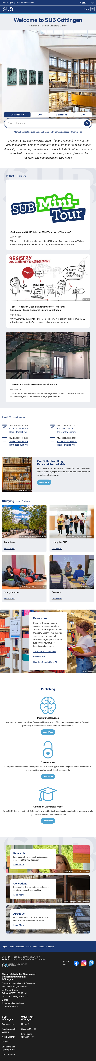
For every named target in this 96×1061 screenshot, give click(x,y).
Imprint (5, 946)
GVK (83, 114)
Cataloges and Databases (44, 651)
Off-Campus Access (60, 132)
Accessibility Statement (43, 946)
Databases (61, 114)
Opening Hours (14, 3)
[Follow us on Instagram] (83, 963)
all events (20, 417)
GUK (40, 114)
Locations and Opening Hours (9, 1048)
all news (22, 176)
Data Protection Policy (20, 946)
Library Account (27, 3)
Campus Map (27, 1029)
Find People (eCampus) (26, 1035)
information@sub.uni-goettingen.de (15, 1004)
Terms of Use (8, 1024)
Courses (6, 1041)
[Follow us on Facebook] (76, 963)
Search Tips (76, 132)
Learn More (44, 482)
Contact (5, 3)
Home (24, 1024)
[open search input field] (88, 3)
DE (81, 3)
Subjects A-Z (39, 656)
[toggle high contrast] (92, 2)
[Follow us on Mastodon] (91, 963)
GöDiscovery (17, 114)
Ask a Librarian (8, 1037)
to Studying (24, 501)
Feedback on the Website (9, 1030)
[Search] (87, 123)
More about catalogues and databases (31, 132)
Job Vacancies (8, 1054)
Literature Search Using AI (45, 662)
